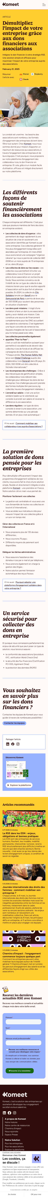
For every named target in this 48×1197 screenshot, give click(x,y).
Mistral (26, 74)
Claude (26, 79)
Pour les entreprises (14, 1143)
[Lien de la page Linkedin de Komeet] (7, 744)
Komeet (27, 144)
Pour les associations (14, 1146)
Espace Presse (11, 1134)
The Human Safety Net (31, 355)
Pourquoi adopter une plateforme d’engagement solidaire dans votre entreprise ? (22, 585)
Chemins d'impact (13, 1128)
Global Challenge (22, 358)
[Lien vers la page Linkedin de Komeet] (4, 1113)
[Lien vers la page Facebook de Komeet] (9, 1113)
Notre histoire (11, 1122)
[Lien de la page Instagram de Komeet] (18, 744)
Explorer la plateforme (14, 1149)
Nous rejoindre (11, 1131)
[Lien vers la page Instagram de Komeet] (14, 1113)
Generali (26, 361)
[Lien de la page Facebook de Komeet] (13, 744)
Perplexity (38, 74)
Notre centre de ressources (17, 1125)
